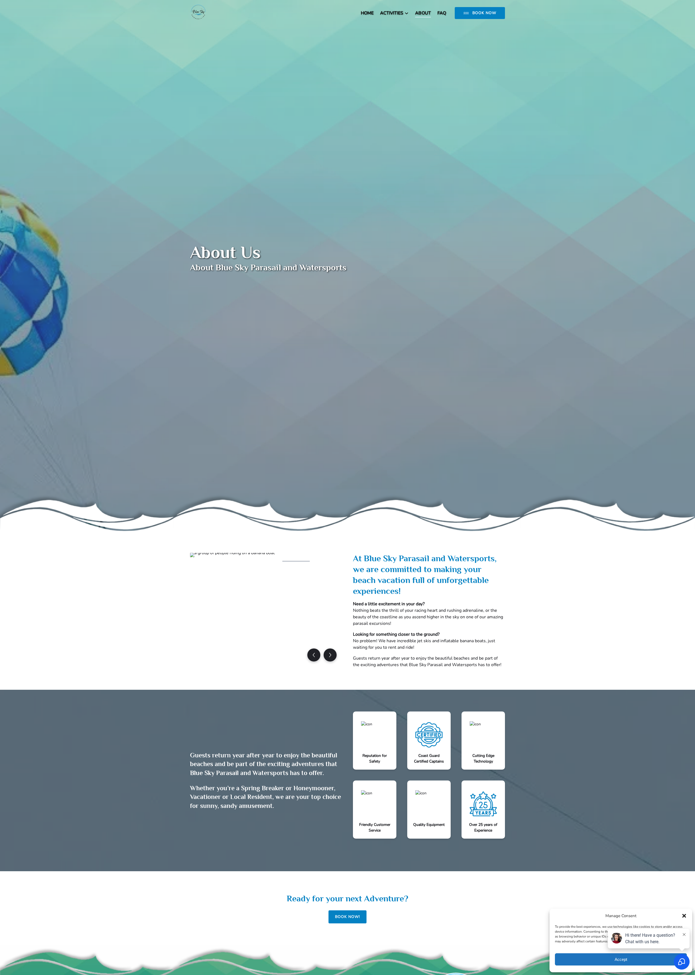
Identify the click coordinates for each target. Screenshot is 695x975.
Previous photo (313, 655)
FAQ (441, 13)
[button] (684, 915)
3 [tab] (266, 561)
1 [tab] (206, 561)
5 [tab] (326, 561)
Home (367, 13)
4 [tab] (295, 561)
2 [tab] (235, 561)
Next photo (330, 655)
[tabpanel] (266, 610)
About (423, 13)
